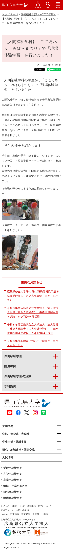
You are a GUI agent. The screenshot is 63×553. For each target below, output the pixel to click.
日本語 (44, 514)
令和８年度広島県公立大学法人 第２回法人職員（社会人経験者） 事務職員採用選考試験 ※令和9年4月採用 (32, 312)
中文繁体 (25, 514)
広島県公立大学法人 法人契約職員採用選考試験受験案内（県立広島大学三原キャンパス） (33, 296)
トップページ (10, 14)
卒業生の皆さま (12, 479)
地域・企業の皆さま (15, 486)
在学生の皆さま (12, 473)
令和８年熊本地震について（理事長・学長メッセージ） (32, 343)
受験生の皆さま (12, 467)
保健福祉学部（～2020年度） (38, 14)
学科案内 (10, 386)
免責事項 (31, 506)
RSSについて (44, 506)
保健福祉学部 (13, 356)
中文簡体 (14, 514)
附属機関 (10, 366)
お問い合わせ (22, 510)
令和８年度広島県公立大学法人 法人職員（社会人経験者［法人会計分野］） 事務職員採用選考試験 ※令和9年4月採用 (32, 329)
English (4, 514)
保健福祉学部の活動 (17, 376)
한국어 (35, 514)
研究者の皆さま (12, 491)
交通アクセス (7, 510)
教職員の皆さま (12, 498)
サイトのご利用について (13, 506)
